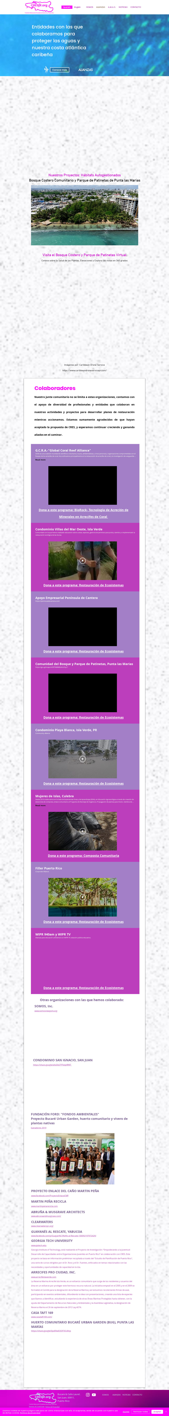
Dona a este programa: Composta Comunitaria (83, 855)
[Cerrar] (166, 1412)
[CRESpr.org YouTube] (93, 1394)
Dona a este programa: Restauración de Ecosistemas (83, 783)
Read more (40, 460)
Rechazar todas (140, 1411)
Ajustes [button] (126, 1412)
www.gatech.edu (38, 1245)
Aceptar (157, 1411)
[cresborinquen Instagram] (87, 1394)
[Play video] (83, 561)
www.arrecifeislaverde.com (43, 1277)
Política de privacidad (30, 1413)
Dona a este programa (60, 585)
